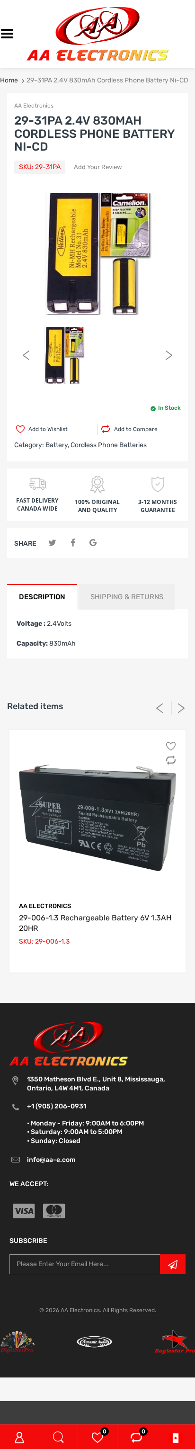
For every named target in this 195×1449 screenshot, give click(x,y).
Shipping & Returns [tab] (126, 597)
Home (9, 80)
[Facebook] (73, 543)
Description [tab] (42, 597)
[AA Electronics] (97, 33)
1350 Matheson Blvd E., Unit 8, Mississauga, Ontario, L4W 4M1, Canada (96, 1083)
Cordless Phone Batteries (109, 445)
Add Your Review (98, 167)
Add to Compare (136, 429)
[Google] (93, 543)
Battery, (57, 445)
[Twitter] (52, 543)
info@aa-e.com (51, 1160)
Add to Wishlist (48, 429)
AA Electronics (33, 105)
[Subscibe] (173, 1264)
